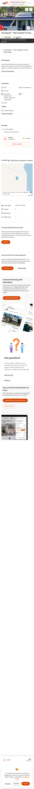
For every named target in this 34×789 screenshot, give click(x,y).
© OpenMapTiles (19, 192)
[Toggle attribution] (31, 192)
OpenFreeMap (11, 192)
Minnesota (23, 160)
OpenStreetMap (6, 194)
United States (14, 160)
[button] (18, 3)
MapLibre (5, 192)
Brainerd (30, 160)
